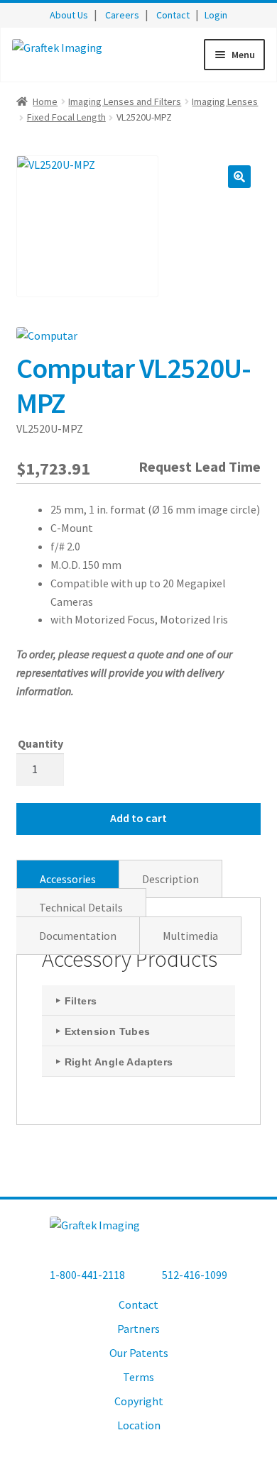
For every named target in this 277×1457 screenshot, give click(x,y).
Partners (138, 1329)
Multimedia (190, 936)
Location (139, 1425)
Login (216, 15)
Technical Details (81, 907)
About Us (69, 15)
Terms (138, 1377)
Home (45, 101)
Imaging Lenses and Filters (124, 101)
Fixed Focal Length (66, 117)
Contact (173, 15)
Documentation (77, 936)
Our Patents (138, 1353)
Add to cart (138, 818)
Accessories (68, 879)
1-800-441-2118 (87, 1275)
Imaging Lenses (225, 101)
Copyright (138, 1401)
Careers (122, 15)
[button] (239, 176)
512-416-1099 (194, 1275)
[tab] (67, 879)
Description (170, 879)
